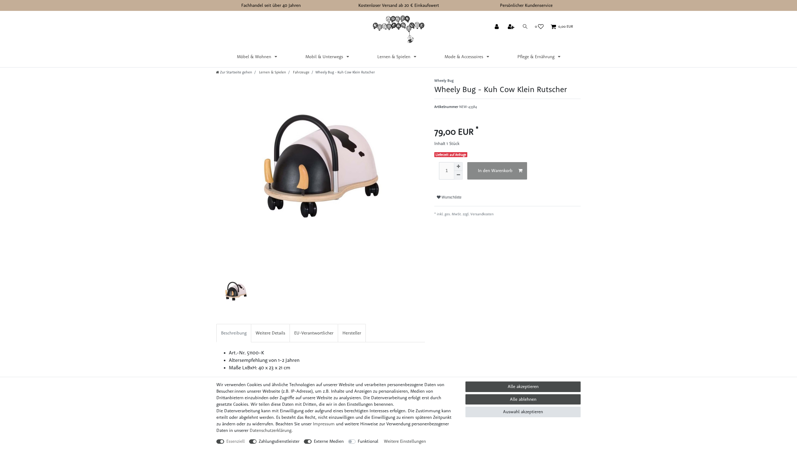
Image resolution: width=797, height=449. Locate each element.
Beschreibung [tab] (234, 333)
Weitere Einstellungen (405, 441)
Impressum (324, 424)
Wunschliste (451, 197)
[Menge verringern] (458, 175)
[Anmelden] (497, 27)
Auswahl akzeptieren (523, 411)
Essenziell (235, 441)
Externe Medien (329, 441)
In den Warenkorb (495, 170)
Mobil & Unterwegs (324, 56)
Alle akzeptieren (523, 386)
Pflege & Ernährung (536, 56)
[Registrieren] (511, 27)
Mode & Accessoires (464, 56)
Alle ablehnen (523, 399)
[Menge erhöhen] (458, 166)
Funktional (368, 441)
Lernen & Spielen (394, 56)
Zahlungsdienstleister (279, 441)
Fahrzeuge (300, 72)
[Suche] (525, 26)
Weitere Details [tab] (270, 333)
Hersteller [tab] (351, 333)
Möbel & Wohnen (254, 56)
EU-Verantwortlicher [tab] (313, 333)
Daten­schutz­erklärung (270, 430)
